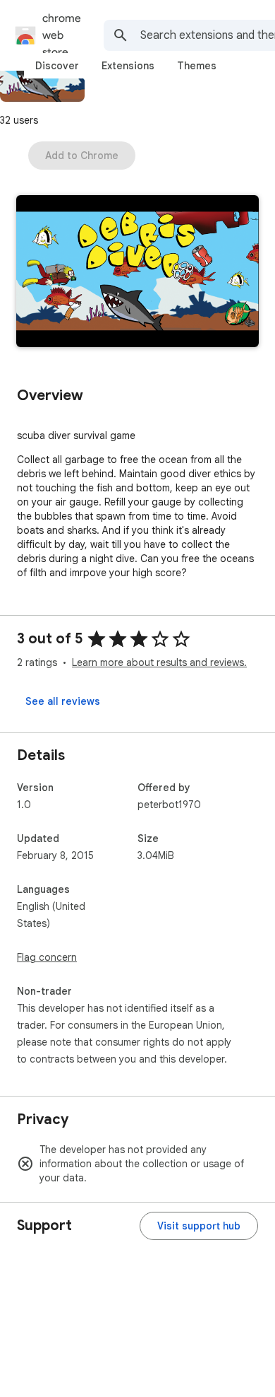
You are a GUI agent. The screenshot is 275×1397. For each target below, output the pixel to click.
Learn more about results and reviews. (159, 662)
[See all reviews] (63, 701)
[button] (137, 272)
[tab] (57, 65)
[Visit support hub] (199, 1226)
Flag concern (47, 957)
